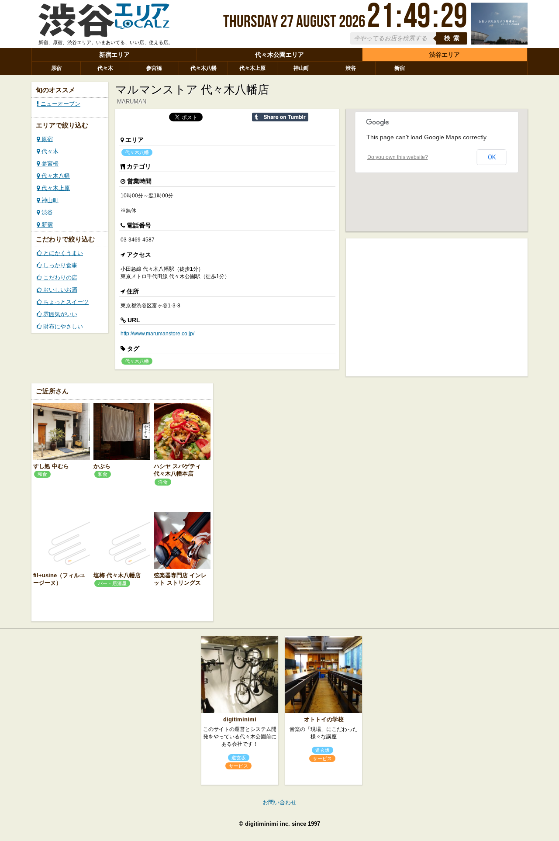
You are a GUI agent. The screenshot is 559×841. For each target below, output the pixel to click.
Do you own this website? (397, 157)
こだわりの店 (59, 277)
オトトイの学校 (324, 719)
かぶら (101, 466)
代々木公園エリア (279, 54)
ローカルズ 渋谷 (103, 23)
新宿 (399, 68)
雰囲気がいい (59, 314)
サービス (238, 766)
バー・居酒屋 (112, 583)
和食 (42, 474)
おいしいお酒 (59, 289)
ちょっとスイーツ (65, 302)
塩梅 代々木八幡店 (117, 575)
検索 (453, 38)
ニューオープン (59, 103)
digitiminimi (239, 719)
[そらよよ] (499, 42)
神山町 (301, 68)
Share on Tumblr (280, 117)
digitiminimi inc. (267, 823)
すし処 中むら (51, 466)
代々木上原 (252, 68)
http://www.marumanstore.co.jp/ (157, 334)
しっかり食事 (59, 265)
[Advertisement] (436, 306)
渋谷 (350, 68)
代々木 (105, 68)
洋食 (163, 482)
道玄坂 (238, 757)
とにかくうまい (62, 253)
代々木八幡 (203, 68)
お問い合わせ (279, 802)
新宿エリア (114, 54)
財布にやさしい (62, 326)
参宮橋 (154, 68)
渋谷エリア (444, 54)
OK (492, 157)
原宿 (56, 68)
